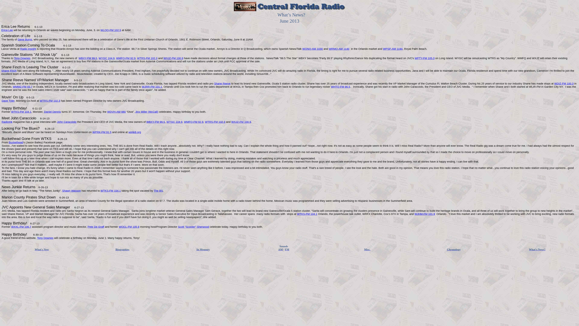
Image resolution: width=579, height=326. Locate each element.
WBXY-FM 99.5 (88, 58)
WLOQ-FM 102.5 (110, 30)
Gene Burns (25, 39)
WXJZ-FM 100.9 (173, 58)
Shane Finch (9, 70)
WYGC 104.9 (107, 58)
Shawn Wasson (71, 190)
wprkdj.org (134, 132)
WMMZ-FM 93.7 (22, 86)
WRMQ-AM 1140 (339, 48)
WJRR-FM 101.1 (152, 86)
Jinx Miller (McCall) (146, 111)
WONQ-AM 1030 (312, 48)
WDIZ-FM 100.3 (564, 83)
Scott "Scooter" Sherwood (193, 226)
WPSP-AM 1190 (393, 48)
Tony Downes (22, 58)
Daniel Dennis (52, 111)
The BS (158, 190)
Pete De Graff (96, 226)
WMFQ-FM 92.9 (126, 58)
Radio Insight (28, 48)
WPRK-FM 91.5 (101, 132)
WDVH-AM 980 (116, 111)
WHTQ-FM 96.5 (340, 86)
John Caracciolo (66, 121)
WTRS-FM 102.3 (147, 58)
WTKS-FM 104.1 (21, 111)
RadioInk (7, 121)
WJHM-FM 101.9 (424, 214)
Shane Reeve (222, 83)
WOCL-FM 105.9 (129, 226)
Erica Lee (7, 30)
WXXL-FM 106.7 (21, 226)
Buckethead (16, 142)
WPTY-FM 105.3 (425, 58)
